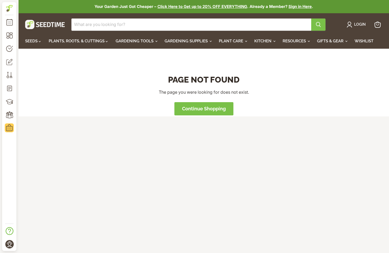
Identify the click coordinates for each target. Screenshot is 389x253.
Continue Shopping (204, 108)
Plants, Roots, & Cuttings (77, 41)
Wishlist (364, 41)
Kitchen (263, 41)
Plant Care (231, 41)
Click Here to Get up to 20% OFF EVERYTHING (202, 6)
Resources (295, 41)
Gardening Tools (135, 41)
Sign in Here (300, 6)
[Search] (318, 25)
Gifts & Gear (331, 41)
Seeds (32, 41)
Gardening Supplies (187, 41)
